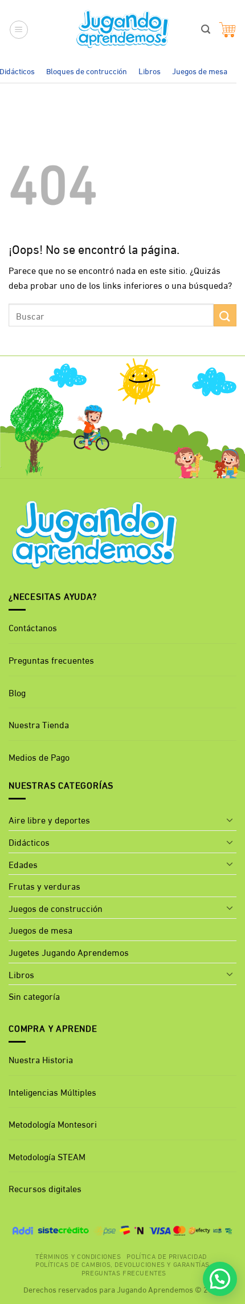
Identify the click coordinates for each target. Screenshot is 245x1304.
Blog (17, 692)
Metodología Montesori (53, 1123)
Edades (23, 863)
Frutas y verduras (44, 885)
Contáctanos (33, 626)
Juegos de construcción (56, 907)
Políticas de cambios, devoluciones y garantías (122, 1263)
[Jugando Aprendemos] (123, 29)
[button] (19, 30)
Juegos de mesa (199, 70)
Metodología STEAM (47, 1155)
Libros (149, 70)
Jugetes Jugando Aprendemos (69, 951)
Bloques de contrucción (86, 70)
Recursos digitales (46, 1187)
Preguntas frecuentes (51, 659)
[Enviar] (225, 315)
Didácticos (29, 841)
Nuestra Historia (41, 1058)
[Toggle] (229, 819)
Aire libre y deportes (49, 819)
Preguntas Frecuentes (123, 1272)
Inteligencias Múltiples (52, 1091)
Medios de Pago (39, 756)
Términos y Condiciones (78, 1255)
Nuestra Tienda (39, 723)
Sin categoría (34, 995)
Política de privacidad (166, 1255)
